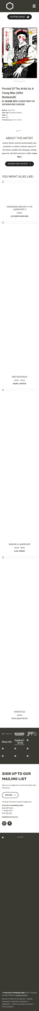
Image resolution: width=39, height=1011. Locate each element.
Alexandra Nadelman (19, 216)
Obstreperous (19, 377)
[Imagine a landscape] (19, 465)
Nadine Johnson (19, 384)
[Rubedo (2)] (19, 632)
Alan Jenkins (19, 551)
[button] (19, 16)
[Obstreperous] (19, 297)
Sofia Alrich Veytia (20, 718)
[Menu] (34, 6)
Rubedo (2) (19, 712)
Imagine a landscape (19, 544)
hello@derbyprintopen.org (10, 817)
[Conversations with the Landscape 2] (19, 192)
